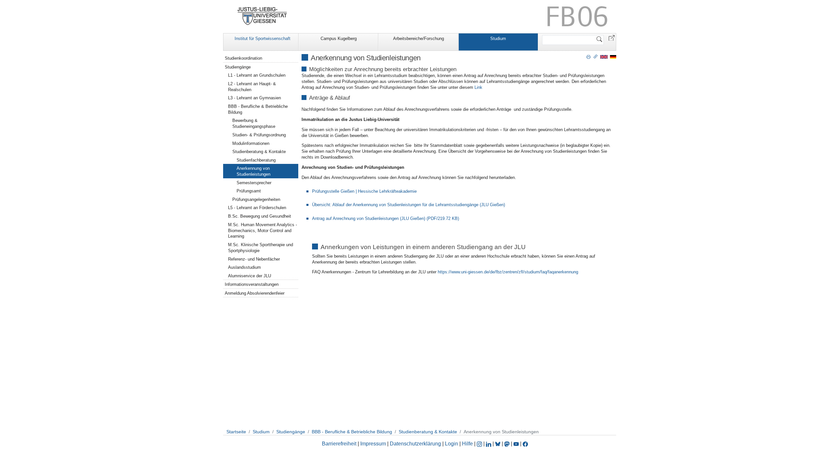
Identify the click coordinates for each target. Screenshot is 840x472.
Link (478, 87)
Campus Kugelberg (339, 38)
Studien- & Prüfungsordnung (259, 134)
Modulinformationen (250, 143)
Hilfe (467, 443)
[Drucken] (588, 56)
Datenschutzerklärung (415, 443)
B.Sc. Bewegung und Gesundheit (259, 216)
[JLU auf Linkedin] (489, 443)
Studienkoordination (243, 58)
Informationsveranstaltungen (252, 284)
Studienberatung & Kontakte (259, 151)
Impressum (373, 443)
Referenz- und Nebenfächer (254, 259)
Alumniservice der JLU (249, 275)
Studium (498, 38)
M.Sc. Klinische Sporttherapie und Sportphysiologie (260, 247)
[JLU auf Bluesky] (498, 443)
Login (452, 443)
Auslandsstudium (244, 267)
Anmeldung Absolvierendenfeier (254, 293)
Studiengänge (238, 67)
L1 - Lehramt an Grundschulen (256, 75)
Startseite (236, 431)
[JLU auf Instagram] (480, 443)
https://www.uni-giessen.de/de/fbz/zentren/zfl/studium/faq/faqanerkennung (508, 271)
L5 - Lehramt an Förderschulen (257, 207)
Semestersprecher (254, 182)
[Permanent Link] (595, 56)
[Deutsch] (613, 56)
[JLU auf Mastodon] (507, 443)
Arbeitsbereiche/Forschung (418, 38)
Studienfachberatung (256, 160)
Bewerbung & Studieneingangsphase (253, 123)
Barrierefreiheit (339, 443)
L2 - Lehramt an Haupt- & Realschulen (252, 86)
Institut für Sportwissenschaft (262, 38)
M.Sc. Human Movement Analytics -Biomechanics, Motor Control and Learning (262, 230)
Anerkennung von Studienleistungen (253, 171)
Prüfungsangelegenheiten (256, 199)
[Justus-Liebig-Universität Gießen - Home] (262, 16)
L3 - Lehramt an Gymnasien (254, 97)
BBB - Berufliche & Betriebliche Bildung (258, 109)
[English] (604, 56)
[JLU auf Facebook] (525, 443)
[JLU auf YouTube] (516, 443)
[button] (612, 37)
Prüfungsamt (249, 190)
